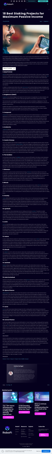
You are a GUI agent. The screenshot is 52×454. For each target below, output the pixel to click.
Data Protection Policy (19, 451)
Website (4, 359)
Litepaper (27, 359)
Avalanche (5, 129)
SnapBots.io (5, 97)
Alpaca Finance (6, 292)
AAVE (4, 224)
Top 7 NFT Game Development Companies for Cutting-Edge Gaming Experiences (8, 410)
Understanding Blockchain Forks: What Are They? (25, 407)
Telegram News (18, 359)
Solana (37, 239)
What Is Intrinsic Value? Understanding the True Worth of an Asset (41, 407)
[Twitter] (24, 446)
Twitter (8, 359)
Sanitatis (4, 265)
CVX (8, 325)
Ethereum (29, 172)
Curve (4, 309)
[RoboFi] (8, 4)
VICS (47, 76)
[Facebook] (22, 446)
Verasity (4, 198)
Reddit (23, 359)
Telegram (12, 359)
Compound (5, 114)
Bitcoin (39, 185)
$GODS (28, 279)
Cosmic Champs (19, 144)
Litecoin (6, 252)
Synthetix (34, 211)
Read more (38, 451)
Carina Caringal (18, 366)
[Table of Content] (14, 68)
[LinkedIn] (25, 446)
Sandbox (18, 157)
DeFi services (25, 87)
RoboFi (4, 74)
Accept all (46, 451)
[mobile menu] (47, 4)
